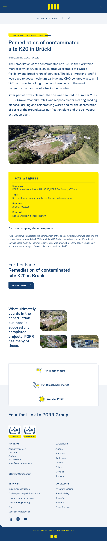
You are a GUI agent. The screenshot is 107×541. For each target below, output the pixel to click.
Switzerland (61, 458)
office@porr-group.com (20, 463)
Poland (58, 467)
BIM (10, 507)
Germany (60, 453)
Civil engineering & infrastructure (24, 493)
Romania (59, 476)
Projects (59, 502)
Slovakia (59, 471)
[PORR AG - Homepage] (53, 6)
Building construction (19, 488)
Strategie (59, 498)
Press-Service (62, 507)
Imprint (52, 530)
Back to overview (49, 18)
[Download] (63, 18)
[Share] (69, 18)
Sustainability (62, 493)
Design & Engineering (19, 502)
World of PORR (19, 285)
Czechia (59, 462)
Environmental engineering (21, 498)
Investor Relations (64, 488)
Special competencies (19, 511)
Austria (59, 448)
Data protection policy (65, 530)
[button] (5, 6)
